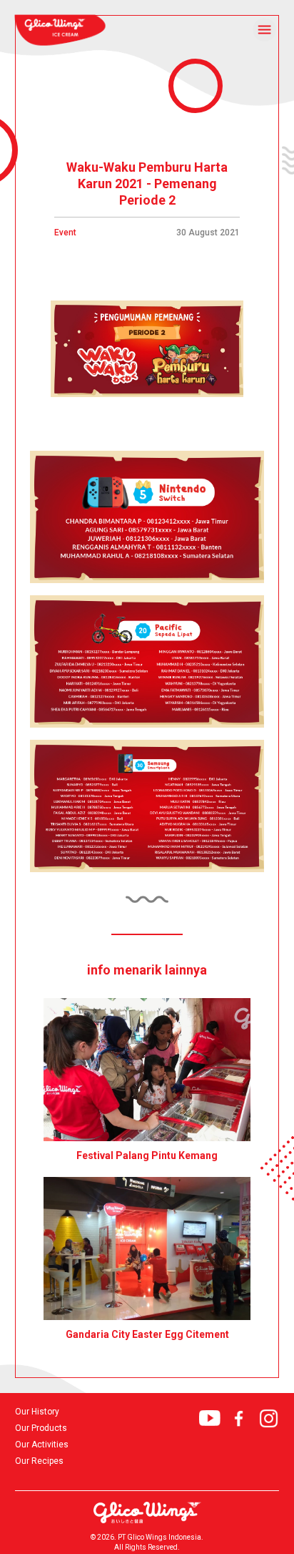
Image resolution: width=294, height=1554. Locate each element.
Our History (37, 1412)
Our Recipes (39, 1461)
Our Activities (42, 1445)
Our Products (41, 1428)
